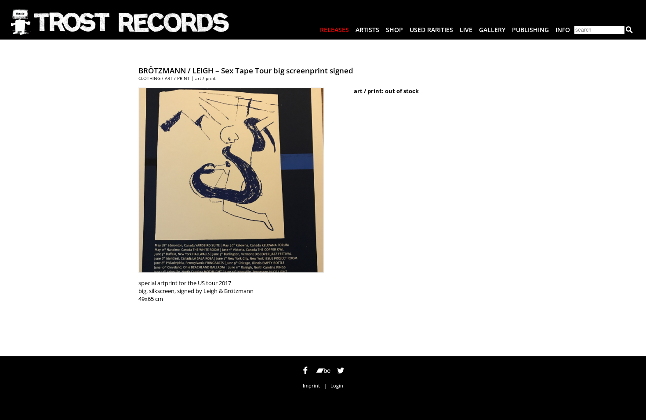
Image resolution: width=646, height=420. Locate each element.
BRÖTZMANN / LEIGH (176, 70)
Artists (367, 29)
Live (466, 29)
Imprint (311, 385)
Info (562, 29)
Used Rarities (431, 29)
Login (336, 385)
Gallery (492, 29)
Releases (334, 29)
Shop (394, 29)
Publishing (530, 29)
